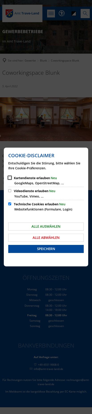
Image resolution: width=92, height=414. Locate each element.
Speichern (46, 248)
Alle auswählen (46, 226)
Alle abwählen (46, 237)
